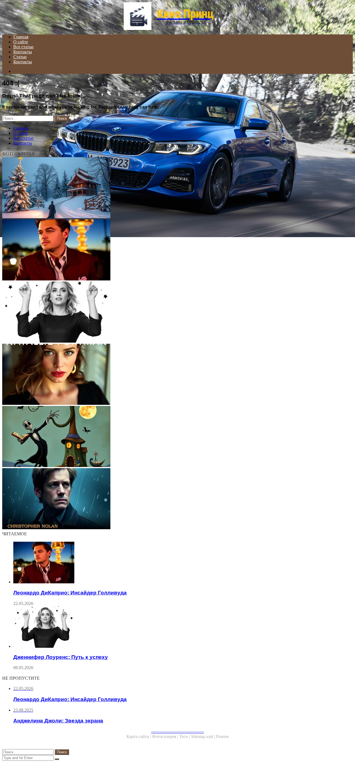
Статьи (20, 56)
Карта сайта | (139, 736)
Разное (222, 736)
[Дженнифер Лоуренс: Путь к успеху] (168, 313)
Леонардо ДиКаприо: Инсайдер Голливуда (70, 593)
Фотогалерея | (165, 736)
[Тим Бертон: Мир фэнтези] (168, 437)
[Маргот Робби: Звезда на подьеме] (168, 188)
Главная (20, 36)
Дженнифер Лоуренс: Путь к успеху (60, 657)
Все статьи (23, 46)
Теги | (185, 736)
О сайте (20, 41)
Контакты (22, 51)
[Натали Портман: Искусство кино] (168, 375)
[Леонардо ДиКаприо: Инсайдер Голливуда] (168, 250)
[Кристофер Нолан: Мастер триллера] (168, 499)
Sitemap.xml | (203, 736)
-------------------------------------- (177, 731)
